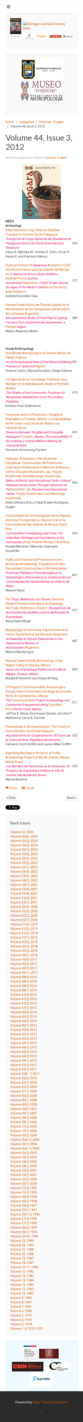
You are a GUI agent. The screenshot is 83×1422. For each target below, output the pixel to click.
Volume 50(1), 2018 (24, 955)
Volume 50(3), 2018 (24, 946)
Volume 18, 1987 (22, 1262)
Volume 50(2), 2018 (24, 950)
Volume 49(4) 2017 (23, 959)
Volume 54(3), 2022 (24, 876)
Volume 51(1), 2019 (24, 937)
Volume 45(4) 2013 (23, 1030)
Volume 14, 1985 (22, 1276)
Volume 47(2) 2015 (23, 1003)
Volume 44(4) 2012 (23, 1047)
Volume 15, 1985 (22, 1271)
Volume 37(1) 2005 (23, 1131)
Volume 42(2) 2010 (23, 1078)
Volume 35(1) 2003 (23, 1157)
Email (30, 788)
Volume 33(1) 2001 (23, 1175)
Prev (12, 798)
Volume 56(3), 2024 (24, 841)
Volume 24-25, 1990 (24, 1236)
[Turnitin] (41, 1378)
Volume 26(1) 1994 (23, 1232)
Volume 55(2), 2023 (24, 863)
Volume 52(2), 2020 (24, 915)
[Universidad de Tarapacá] (41, 69)
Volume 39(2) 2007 (23, 1109)
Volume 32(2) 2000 (23, 1179)
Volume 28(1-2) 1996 (25, 1214)
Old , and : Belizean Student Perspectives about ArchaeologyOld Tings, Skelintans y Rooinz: (38, 607)
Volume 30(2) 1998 (23, 1197)
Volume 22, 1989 (22, 1245)
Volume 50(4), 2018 (24, 942)
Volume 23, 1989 (22, 1240)
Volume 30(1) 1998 (23, 1201)
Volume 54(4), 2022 (24, 871)
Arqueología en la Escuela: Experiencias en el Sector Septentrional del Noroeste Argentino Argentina (37, 638)
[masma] (41, 86)
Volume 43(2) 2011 (23, 1065)
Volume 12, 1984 (22, 1284)
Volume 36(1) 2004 (23, 1144)
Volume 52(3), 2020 (24, 911)
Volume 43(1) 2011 (23, 1069)
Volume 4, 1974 (21, 1320)
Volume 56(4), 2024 (24, 836)
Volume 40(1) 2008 (23, 1100)
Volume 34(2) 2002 (23, 1161)
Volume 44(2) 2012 (23, 1056)
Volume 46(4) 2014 (23, 1012)
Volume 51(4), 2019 (24, 924)
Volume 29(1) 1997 (23, 1210)
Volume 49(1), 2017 (24, 972)
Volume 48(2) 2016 (23, 986)
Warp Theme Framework (50, 1402)
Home (10, 122)
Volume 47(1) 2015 (23, 1008)
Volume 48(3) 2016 (23, 981)
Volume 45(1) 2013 (23, 1043)
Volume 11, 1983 (22, 1289)
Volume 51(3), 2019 (24, 928)
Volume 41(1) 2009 (23, 1091)
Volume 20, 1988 (22, 1254)
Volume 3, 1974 (21, 1324)
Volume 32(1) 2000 (23, 1183)
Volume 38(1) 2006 (23, 1122)
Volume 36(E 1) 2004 (24, 1148)
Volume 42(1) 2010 (23, 1082)
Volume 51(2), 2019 (24, 933)
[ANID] (30, 1353)
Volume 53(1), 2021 (24, 902)
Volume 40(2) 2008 (23, 1095)
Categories (26, 122)
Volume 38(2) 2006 (23, 1117)
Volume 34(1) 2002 (23, 1166)
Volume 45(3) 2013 (23, 1034)
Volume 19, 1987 (22, 1258)
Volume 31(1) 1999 (23, 1192)
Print (13, 788)
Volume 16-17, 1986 (24, 1267)
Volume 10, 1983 (22, 1293)
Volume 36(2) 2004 (23, 1135)
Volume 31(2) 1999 (23, 1188)
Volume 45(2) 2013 (23, 1038)
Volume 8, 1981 (21, 1302)
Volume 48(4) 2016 (23, 977)
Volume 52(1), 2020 (24, 920)
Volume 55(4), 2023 (24, 854)
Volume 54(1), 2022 (24, 885)
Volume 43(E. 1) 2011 (25, 1074)
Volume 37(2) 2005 (23, 1126)
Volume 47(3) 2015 (23, 999)
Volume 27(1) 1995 (23, 1223)
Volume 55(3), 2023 (24, 858)
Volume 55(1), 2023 (24, 867)
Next (70, 798)
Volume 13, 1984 (22, 1280)
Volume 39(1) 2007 (23, 1113)
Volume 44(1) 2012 (23, 1060)
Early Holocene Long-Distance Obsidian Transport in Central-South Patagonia (38, 238)
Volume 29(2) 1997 (23, 1205)
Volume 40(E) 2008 (23, 1104)
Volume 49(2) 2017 (23, 968)
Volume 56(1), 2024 (24, 849)
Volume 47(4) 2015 (23, 994)
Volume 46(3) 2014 (23, 1016)
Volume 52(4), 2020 (24, 907)
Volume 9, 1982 (21, 1298)
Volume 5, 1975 (21, 1315)
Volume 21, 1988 (22, 1249)
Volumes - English (51, 122)
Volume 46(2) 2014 (23, 1021)
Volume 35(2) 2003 (23, 1153)
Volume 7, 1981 (21, 1306)
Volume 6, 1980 (21, 1311)
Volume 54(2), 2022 (24, 880)
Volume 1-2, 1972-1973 (26, 1328)
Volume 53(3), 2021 (24, 893)
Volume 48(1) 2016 (23, 990)
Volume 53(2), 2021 (24, 898)
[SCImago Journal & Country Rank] (48, 26)
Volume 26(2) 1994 (23, 1227)
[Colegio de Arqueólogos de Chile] (58, 1366)
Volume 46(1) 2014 (23, 1025)
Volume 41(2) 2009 (23, 1087)
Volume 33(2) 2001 (23, 1170)
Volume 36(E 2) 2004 (24, 1139)
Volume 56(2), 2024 (24, 845)
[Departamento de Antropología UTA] (41, 97)
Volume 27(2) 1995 (23, 1219)
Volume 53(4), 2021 (24, 889)
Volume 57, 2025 (22, 832)
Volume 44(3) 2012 (23, 1052)
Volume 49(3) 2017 (23, 964)
